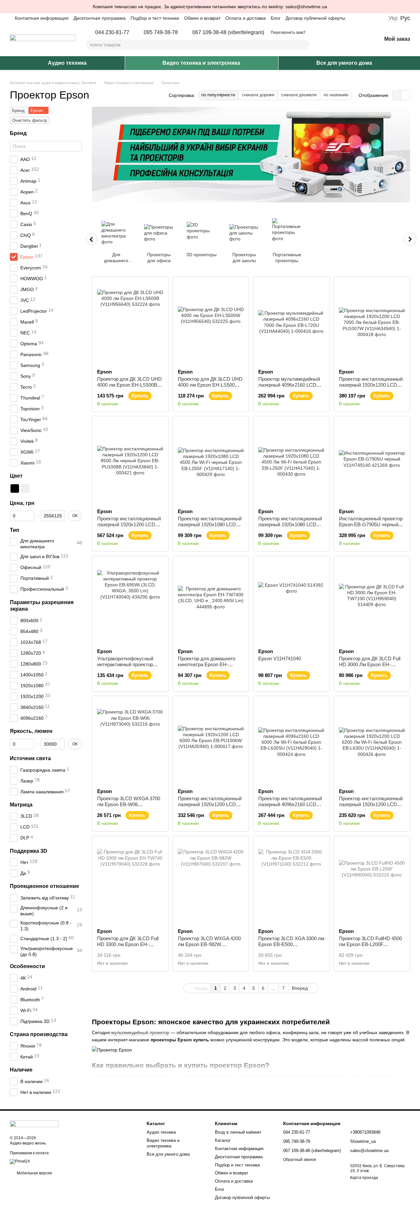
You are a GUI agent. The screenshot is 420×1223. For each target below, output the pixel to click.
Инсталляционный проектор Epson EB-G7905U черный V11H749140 (371, 524)
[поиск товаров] (304, 44)
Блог (276, 18)
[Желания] (359, 39)
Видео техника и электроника (201, 63)
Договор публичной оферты (315, 18)
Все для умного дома (344, 63)
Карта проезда (364, 1177)
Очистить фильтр (29, 120)
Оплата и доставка (245, 18)
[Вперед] (410, 239)
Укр (393, 18)
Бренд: (19, 110)
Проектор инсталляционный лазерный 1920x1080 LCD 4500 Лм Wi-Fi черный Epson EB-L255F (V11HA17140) (210, 527)
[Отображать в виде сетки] (396, 95)
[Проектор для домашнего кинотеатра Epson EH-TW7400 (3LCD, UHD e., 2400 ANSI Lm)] (211, 602)
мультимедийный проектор (140, 1032)
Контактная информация (42, 18)
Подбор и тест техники (155, 18)
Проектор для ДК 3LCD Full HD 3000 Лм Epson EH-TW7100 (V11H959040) (369, 664)
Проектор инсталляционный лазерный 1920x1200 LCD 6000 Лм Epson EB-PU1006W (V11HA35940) (210, 807)
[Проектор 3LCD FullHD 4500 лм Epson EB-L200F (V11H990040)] (372, 882)
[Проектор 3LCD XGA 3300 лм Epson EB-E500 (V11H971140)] (291, 882)
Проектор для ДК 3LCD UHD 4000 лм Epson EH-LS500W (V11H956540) (210, 385)
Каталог (223, 1140)
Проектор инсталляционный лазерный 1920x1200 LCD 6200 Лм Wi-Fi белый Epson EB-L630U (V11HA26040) (371, 807)
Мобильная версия (34, 1173)
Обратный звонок (299, 1159)
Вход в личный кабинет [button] (238, 1132)
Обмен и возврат (202, 18)
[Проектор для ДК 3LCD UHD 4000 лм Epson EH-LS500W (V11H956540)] (211, 323)
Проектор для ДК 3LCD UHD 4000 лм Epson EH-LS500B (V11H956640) (129, 385)
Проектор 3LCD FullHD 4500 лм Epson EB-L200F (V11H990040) (370, 944)
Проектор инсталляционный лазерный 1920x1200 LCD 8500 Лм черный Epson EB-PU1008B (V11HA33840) (129, 527)
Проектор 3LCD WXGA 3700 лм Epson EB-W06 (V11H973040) (128, 804)
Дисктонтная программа (100, 18)
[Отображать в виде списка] (405, 95)
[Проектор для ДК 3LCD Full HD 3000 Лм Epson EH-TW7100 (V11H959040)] (372, 602)
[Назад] (91, 239)
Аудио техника (67, 63)
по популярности (218, 94)
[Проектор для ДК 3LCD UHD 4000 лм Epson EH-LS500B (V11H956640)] (130, 323)
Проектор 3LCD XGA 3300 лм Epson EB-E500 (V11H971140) (291, 944)
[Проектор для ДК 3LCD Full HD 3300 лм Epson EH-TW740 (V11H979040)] (130, 882)
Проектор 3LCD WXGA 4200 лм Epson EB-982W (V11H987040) (209, 944)
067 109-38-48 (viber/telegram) (228, 32)
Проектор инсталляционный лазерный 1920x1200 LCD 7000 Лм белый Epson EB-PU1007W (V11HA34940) (371, 387)
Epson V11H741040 (279, 658)
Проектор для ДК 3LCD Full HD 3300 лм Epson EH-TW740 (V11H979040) (127, 944)
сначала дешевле (299, 94)
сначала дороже (258, 94)
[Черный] (15, 488)
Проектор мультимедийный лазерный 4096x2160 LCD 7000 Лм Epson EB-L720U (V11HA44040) (289, 387)
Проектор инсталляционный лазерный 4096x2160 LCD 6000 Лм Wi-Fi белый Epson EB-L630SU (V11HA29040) (290, 807)
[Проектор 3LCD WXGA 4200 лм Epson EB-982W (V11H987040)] (211, 882)
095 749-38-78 (161, 32)
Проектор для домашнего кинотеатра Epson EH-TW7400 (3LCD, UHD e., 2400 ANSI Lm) (210, 667)
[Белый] (25, 488)
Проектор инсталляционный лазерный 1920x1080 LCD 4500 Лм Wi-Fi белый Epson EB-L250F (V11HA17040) (290, 527)
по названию (336, 94)
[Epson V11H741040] (291, 602)
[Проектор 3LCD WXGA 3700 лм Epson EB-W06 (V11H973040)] (130, 742)
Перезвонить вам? (288, 32)
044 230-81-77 (112, 32)
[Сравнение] (342, 39)
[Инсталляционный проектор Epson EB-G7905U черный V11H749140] (372, 462)
